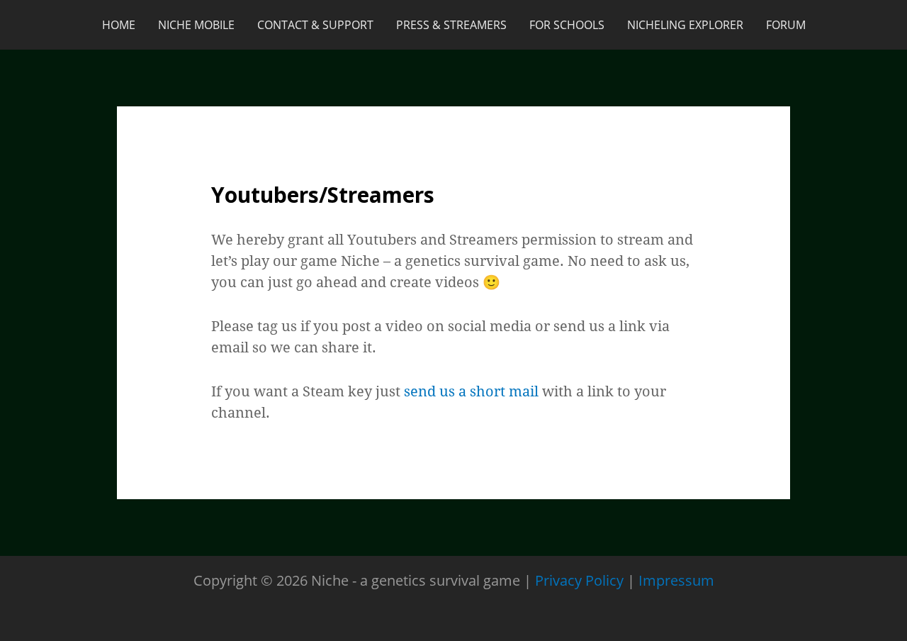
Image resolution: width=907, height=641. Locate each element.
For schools (566, 25)
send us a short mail (471, 391)
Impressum (676, 580)
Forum (786, 25)
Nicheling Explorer (685, 25)
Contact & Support (315, 25)
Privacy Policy (579, 580)
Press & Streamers (451, 25)
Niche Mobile (196, 25)
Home (118, 25)
